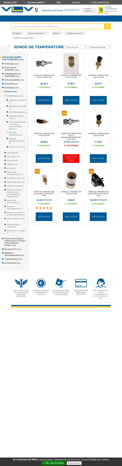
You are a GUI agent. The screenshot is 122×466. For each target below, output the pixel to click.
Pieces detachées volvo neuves (12, 58)
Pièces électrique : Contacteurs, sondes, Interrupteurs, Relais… (15, 241)
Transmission (13, 259)
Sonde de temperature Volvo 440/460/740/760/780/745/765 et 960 (71, 136)
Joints (11, 168)
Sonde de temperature (15, 133)
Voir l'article (44, 100)
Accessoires (12, 263)
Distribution (13, 156)
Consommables (14, 80)
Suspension (12, 249)
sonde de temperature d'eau (17, 141)
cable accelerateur (15, 182)
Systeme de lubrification (13, 201)
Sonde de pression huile (16, 117)
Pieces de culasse (15, 186)
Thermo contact (17, 147)
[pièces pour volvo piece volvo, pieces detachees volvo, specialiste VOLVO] (17, 10)
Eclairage (11, 87)
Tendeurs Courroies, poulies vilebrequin (16, 213)
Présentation (10, 2)
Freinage (11, 64)
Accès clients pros (100, 2)
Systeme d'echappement (14, 207)
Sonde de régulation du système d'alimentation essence (17, 125)
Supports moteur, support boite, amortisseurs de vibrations (14, 193)
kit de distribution (15, 178)
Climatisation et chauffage (12, 75)
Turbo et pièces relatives (13, 225)
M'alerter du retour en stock (71, 158)
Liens (58, 2)
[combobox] (75, 47)
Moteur (10, 91)
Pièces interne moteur (16, 232)
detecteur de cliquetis (18, 107)
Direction (11, 84)
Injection (12, 164)
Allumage (12, 153)
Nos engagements (36, 2)
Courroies (12, 160)
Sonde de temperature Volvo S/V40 (71, 76)
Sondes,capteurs (15, 96)
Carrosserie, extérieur (11, 69)
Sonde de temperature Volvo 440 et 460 (44, 76)
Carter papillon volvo (16, 219)
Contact (76, 2)
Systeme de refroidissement (15, 173)
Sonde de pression (17, 112)
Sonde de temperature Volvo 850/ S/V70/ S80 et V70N (44, 193)
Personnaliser (74, 463)
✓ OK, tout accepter (53, 463)
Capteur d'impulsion (18, 101)
